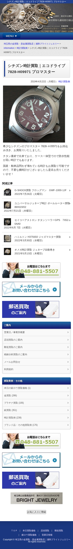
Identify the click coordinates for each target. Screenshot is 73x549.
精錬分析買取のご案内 (15, 354)
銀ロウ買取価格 (29, 535)
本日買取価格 (29, 530)
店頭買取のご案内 (13, 339)
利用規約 (8, 369)
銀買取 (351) (10, 410)
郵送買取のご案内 (13, 347)
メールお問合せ (12, 362)
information (9, 48)
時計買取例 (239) (12, 417)
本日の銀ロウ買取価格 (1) (17, 388)
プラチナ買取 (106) (14, 402)
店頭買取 (45, 530)
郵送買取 (59, 530)
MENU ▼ (11, 36)
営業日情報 (47, 535)
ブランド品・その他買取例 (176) (21, 425)
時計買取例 (22, 48)
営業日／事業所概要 (14, 332)
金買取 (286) (10, 395)
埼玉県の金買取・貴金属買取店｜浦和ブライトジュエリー (31, 44)
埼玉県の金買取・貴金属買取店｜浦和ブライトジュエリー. (43, 539)
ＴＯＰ (14, 530)
